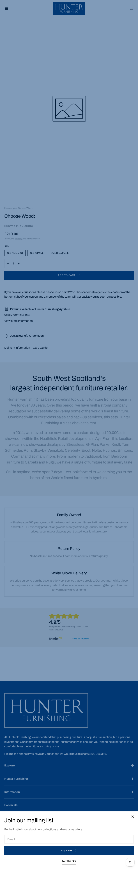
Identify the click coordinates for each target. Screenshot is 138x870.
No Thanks (69, 861)
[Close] (69, 435)
